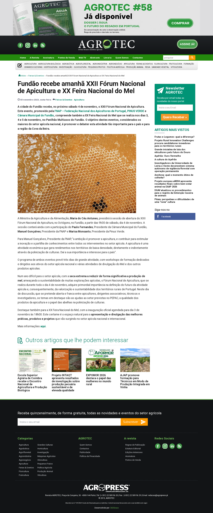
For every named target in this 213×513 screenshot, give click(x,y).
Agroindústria (100, 64)
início (23, 75)
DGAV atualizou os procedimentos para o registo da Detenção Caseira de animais (174, 193)
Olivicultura (80, 67)
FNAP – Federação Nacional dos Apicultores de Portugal (90, 111)
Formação (189, 64)
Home (23, 57)
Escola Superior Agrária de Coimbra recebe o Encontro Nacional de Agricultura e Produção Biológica (32, 383)
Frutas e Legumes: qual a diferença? (174, 137)
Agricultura (30, 64)
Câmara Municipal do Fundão (36, 115)
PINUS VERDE (135, 111)
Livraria (107, 57)
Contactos (138, 57)
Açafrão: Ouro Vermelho (168, 156)
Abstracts (95, 57)
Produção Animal (134, 67)
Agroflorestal (83, 64)
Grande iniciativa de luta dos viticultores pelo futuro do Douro (172, 151)
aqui (43, 326)
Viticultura (176, 67)
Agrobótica (68, 64)
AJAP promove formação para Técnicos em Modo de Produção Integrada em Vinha (135, 381)
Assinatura (48, 57)
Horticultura (50, 67)
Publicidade (85, 452)
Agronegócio (115, 64)
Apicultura (129, 64)
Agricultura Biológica (49, 64)
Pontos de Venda (66, 57)
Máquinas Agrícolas (46, 456)
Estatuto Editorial (133, 448)
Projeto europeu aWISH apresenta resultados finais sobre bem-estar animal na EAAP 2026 (173, 184)
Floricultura (160, 64)
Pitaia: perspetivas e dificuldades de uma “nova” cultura (174, 200)
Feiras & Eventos (144, 64)
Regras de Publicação (135, 445)
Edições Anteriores (134, 452)
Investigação (65, 67)
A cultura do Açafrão (166, 159)
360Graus (114, 508)
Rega (147, 67)
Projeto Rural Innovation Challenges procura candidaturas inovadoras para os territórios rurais (174, 143)
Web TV (82, 57)
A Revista (34, 57)
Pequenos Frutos (96, 67)
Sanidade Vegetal (160, 67)
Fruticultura (175, 64)
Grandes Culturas (33, 67)
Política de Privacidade (90, 456)
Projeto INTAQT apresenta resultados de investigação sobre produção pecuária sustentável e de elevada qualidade (66, 383)
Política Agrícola (115, 67)
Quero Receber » (175, 117)
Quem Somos (122, 57)
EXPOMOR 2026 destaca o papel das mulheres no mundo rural (98, 380)
